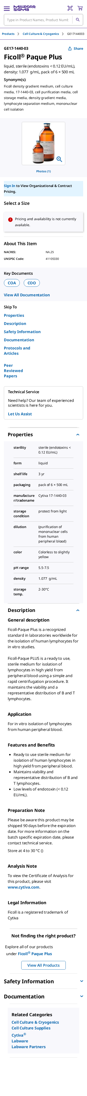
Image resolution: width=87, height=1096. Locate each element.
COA (12, 283)
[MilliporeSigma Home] (25, 8)
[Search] (77, 20)
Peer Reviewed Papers (13, 371)
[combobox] (43, 20)
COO (32, 283)
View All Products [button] (43, 965)
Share (78, 48)
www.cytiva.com (23, 887)
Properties (14, 315)
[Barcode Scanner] (70, 8)
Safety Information (22, 331)
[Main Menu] (7, 8)
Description (15, 323)
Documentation (19, 339)
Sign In (9, 185)
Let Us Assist (20, 413)
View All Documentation (27, 295)
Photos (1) (43, 171)
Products (8, 34)
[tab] (12, 33)
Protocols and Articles (17, 350)
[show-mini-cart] (80, 8)
